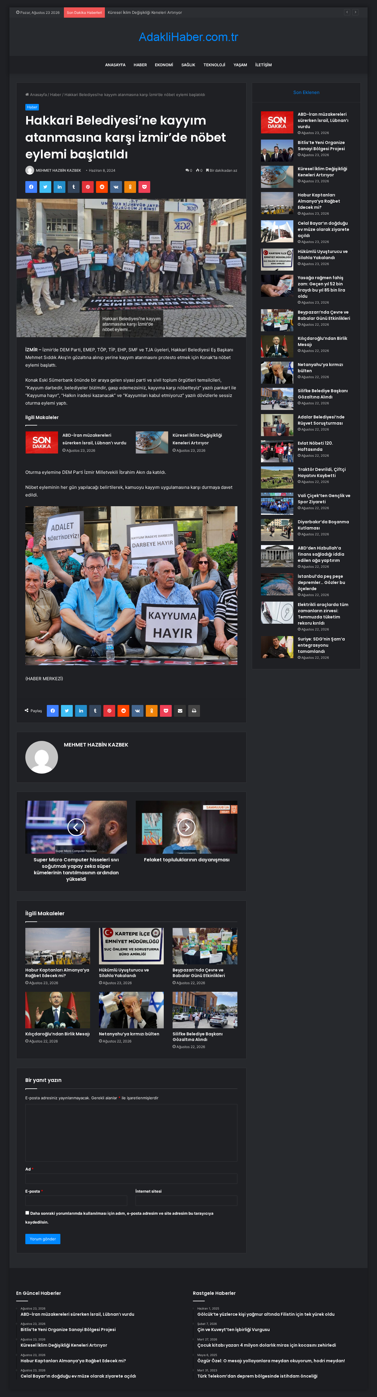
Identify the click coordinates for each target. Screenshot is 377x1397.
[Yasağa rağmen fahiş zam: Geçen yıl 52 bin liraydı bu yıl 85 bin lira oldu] (277, 286)
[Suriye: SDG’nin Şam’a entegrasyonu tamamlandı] (277, 647)
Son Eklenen (306, 92)
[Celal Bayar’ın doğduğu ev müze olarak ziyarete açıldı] (277, 231)
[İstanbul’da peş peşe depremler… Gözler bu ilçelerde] (277, 584)
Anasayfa (115, 64)
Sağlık (188, 64)
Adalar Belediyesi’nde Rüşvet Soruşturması (321, 420)
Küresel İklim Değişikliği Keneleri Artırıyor (145, 12)
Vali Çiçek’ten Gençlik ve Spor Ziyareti (324, 499)
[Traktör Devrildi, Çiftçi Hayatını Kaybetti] (277, 477)
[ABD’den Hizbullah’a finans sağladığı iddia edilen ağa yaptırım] (277, 556)
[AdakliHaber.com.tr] (188, 37)
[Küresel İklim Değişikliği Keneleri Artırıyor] (152, 442)
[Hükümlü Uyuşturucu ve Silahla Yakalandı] (131, 946)
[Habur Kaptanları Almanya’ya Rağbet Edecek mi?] (57, 946)
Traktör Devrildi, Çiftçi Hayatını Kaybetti (322, 472)
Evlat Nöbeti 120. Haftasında (315, 446)
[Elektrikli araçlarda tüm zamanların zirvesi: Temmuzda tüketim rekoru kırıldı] (277, 613)
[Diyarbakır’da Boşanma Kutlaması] (277, 530)
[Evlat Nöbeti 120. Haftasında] (277, 451)
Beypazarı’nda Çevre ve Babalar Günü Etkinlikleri (199, 973)
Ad (29, 1169)
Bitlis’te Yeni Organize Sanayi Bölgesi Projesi (321, 146)
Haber (140, 64)
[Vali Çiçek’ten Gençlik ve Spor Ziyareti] (277, 504)
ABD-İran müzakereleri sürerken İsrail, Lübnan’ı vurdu (323, 120)
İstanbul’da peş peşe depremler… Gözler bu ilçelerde (321, 582)
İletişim (263, 64)
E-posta (34, 1191)
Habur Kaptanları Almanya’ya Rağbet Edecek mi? (57, 973)
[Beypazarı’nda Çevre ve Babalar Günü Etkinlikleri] (205, 946)
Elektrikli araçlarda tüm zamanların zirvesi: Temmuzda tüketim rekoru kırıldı (323, 614)
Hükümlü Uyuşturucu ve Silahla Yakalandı (124, 973)
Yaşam (240, 64)
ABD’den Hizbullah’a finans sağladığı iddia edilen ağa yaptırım (321, 554)
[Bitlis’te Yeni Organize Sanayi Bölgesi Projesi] (277, 151)
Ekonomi (164, 64)
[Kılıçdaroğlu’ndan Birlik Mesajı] (57, 1010)
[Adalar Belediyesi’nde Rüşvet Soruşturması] (277, 425)
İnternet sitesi (148, 1191)
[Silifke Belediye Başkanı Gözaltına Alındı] (205, 1010)
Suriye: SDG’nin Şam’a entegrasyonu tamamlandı (321, 645)
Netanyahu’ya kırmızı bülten (129, 1034)
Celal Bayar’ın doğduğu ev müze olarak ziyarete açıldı (323, 229)
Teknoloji (214, 64)
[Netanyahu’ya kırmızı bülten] (131, 1010)
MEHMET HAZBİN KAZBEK (58, 170)
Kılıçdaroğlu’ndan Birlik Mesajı (57, 1034)
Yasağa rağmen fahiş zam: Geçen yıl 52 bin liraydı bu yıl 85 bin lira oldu (321, 287)
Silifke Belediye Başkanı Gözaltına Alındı (198, 1036)
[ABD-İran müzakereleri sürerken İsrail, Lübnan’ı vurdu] (42, 442)
